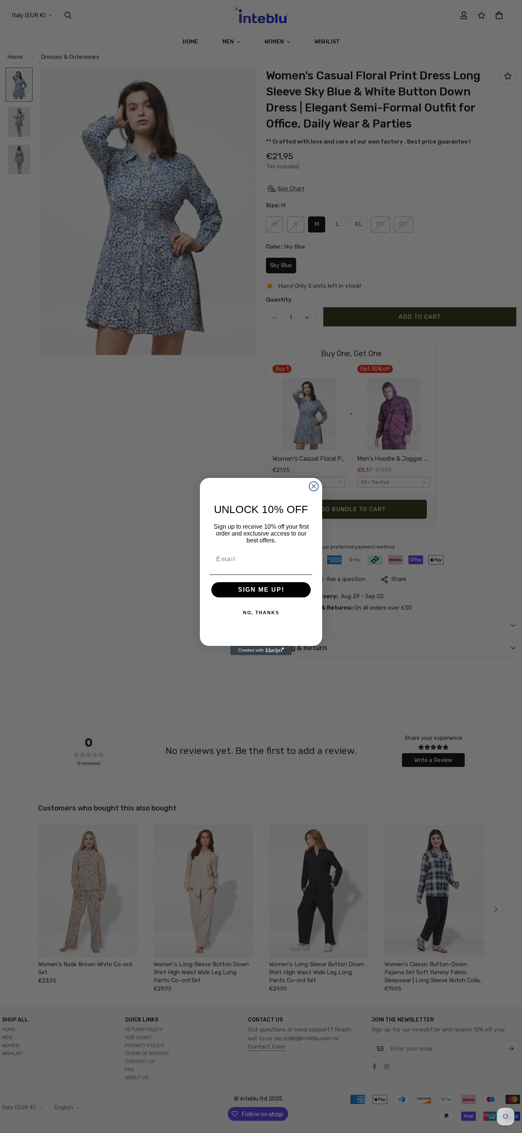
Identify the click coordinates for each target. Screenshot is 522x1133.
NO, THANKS (261, 612)
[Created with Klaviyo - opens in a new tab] (261, 650)
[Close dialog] (313, 486)
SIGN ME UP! (261, 589)
